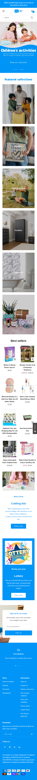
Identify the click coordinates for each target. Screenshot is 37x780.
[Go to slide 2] (17, 665)
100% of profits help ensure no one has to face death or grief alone (19, 4)
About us (24, 681)
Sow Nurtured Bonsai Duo (27, 429)
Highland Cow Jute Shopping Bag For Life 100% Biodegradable (9, 430)
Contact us (24, 685)
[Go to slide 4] (21, 665)
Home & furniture (8, 681)
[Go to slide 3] (19, 665)
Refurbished (6, 693)
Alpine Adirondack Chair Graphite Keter (9, 461)
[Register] (31, 734)
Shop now (18, 62)
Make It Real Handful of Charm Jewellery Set (27, 461)
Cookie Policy (25, 710)
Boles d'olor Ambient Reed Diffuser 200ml (27, 398)
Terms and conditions (24, 701)
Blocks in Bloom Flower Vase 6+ (10, 366)
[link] (18, 104)
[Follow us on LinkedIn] (19, 747)
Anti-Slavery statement (25, 715)
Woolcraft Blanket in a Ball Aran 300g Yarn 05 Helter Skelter (10, 399)
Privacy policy (25, 706)
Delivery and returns (27, 689)
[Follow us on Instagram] (9, 747)
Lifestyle (5, 685)
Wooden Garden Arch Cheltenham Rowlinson (27, 367)
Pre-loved (5, 689)
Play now (18, 595)
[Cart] (32, 11)
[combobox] (14, 17)
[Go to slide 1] (15, 665)
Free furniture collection (25, 694)
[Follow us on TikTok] (14, 747)
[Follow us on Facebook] (5, 747)
